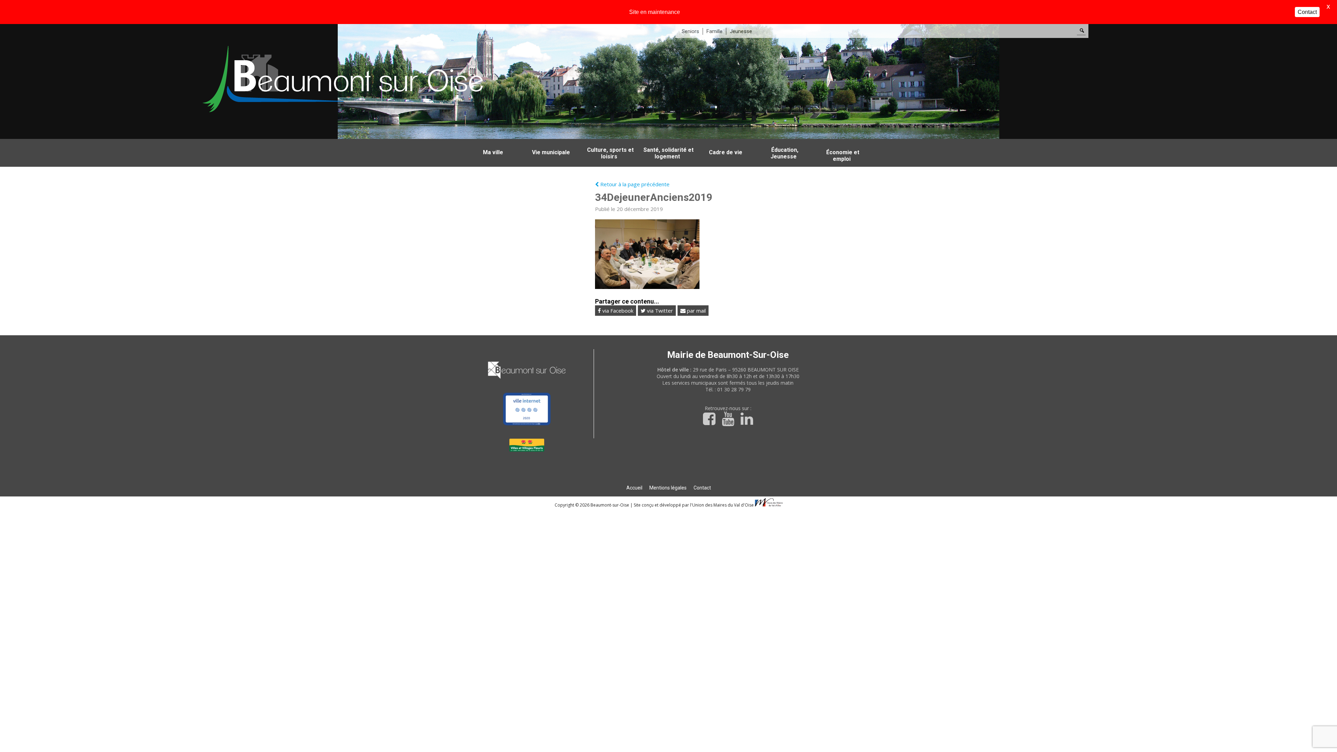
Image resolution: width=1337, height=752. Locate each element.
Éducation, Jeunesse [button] (784, 153)
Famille (714, 31)
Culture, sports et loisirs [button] (610, 153)
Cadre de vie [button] (725, 152)
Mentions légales (668, 488)
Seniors (690, 31)
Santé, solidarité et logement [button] (668, 153)
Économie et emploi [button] (842, 155)
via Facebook (617, 310)
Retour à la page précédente (634, 184)
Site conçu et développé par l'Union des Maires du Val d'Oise (694, 505)
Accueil (634, 488)
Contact (702, 488)
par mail (696, 310)
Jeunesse (741, 31)
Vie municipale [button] (551, 152)
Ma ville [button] (493, 152)
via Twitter (659, 310)
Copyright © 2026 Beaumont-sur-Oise (592, 505)
